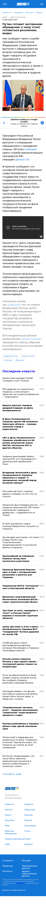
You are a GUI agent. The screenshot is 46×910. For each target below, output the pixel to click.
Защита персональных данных (29, 873)
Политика (8, 360)
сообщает (30, 149)
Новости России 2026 (18, 17)
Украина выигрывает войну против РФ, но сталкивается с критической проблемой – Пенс (19, 460)
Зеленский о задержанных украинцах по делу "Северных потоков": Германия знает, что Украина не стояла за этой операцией (19, 742)
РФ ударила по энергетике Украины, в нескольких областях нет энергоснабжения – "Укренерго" (20, 393)
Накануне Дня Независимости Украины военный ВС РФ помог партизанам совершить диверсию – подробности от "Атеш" (20, 510)
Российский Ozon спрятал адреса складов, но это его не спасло (19, 494)
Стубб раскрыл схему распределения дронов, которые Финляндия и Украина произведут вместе (20, 647)
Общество (20, 360)
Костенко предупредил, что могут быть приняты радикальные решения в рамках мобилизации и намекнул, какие (18, 761)
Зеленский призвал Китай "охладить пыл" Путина (17, 379)
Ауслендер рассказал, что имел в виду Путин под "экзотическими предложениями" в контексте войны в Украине (20, 542)
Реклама (26, 860)
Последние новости (18, 371)
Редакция (7, 866)
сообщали (13, 304)
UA (41, 4)
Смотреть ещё (12, 774)
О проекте (7, 860)
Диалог (4, 17)
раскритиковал (31, 338)
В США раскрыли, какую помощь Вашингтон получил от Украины (20, 526)
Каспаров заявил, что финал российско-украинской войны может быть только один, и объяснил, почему (20, 695)
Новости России (28, 356)
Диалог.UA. (23, 159)
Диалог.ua (20, 883)
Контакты (7, 871)
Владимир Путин (11, 356)
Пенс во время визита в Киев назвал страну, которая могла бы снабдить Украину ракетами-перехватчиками (19, 679)
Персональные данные (29, 867)
